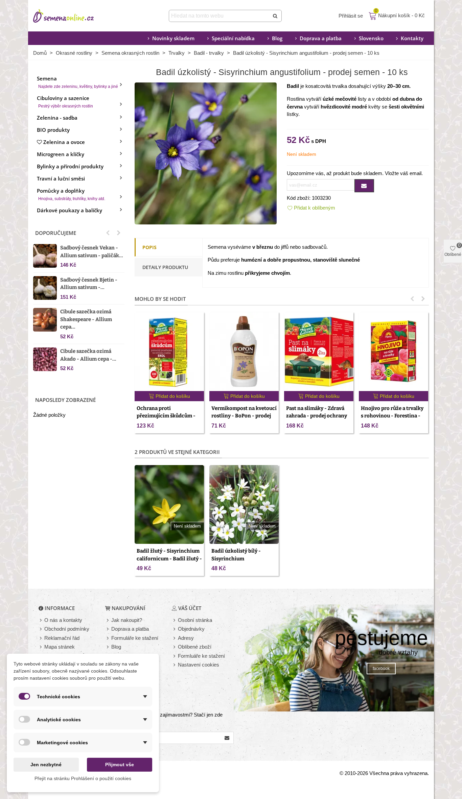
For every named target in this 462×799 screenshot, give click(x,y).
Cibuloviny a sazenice (65, 101)
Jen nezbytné (46, 764)
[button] (108, 233)
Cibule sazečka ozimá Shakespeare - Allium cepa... (86, 319)
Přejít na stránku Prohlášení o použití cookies (82, 778)
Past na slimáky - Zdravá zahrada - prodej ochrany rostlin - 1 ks (316, 416)
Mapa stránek (59, 647)
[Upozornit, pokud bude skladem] (364, 185)
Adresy (186, 638)
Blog (277, 38)
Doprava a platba (321, 38)
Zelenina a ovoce (64, 142)
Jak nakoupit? (126, 620)
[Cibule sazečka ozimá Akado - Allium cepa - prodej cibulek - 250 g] (45, 359)
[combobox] (219, 16)
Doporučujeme (55, 232)
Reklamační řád (61, 638)
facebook (381, 668)
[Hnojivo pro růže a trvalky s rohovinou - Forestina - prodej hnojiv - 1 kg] (393, 351)
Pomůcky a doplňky (71, 194)
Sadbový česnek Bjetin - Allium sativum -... (88, 284)
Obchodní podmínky (66, 629)
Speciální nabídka (233, 38)
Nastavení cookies (198, 665)
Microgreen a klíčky (60, 154)
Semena (77, 82)
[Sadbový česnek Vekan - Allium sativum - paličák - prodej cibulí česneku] (45, 256)
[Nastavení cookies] (175, 665)
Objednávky (191, 629)
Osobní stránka (195, 620)
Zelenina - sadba (57, 117)
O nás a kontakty (63, 620)
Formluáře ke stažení (201, 656)
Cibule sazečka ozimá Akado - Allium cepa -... (88, 355)
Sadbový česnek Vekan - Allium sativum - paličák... (91, 252)
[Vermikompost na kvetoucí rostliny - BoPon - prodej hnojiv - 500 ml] (244, 351)
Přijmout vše (119, 764)
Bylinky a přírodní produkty (70, 166)
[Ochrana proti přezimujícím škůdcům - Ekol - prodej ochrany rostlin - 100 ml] (169, 351)
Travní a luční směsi (61, 178)
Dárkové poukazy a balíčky (69, 210)
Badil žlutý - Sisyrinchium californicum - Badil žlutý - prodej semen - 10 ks (169, 558)
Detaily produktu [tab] (165, 267)
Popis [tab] (149, 247)
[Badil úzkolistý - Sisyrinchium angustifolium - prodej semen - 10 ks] (206, 152)
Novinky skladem (173, 38)
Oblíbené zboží (194, 647)
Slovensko (371, 38)
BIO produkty (53, 129)
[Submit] (275, 16)
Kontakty (412, 38)
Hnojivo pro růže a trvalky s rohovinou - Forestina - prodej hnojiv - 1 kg (392, 416)
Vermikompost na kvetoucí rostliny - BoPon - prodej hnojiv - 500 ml (244, 416)
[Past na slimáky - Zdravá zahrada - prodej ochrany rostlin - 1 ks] (318, 351)
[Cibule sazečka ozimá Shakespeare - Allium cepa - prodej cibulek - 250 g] (45, 320)
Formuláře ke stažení (134, 638)
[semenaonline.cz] (73, 16)
